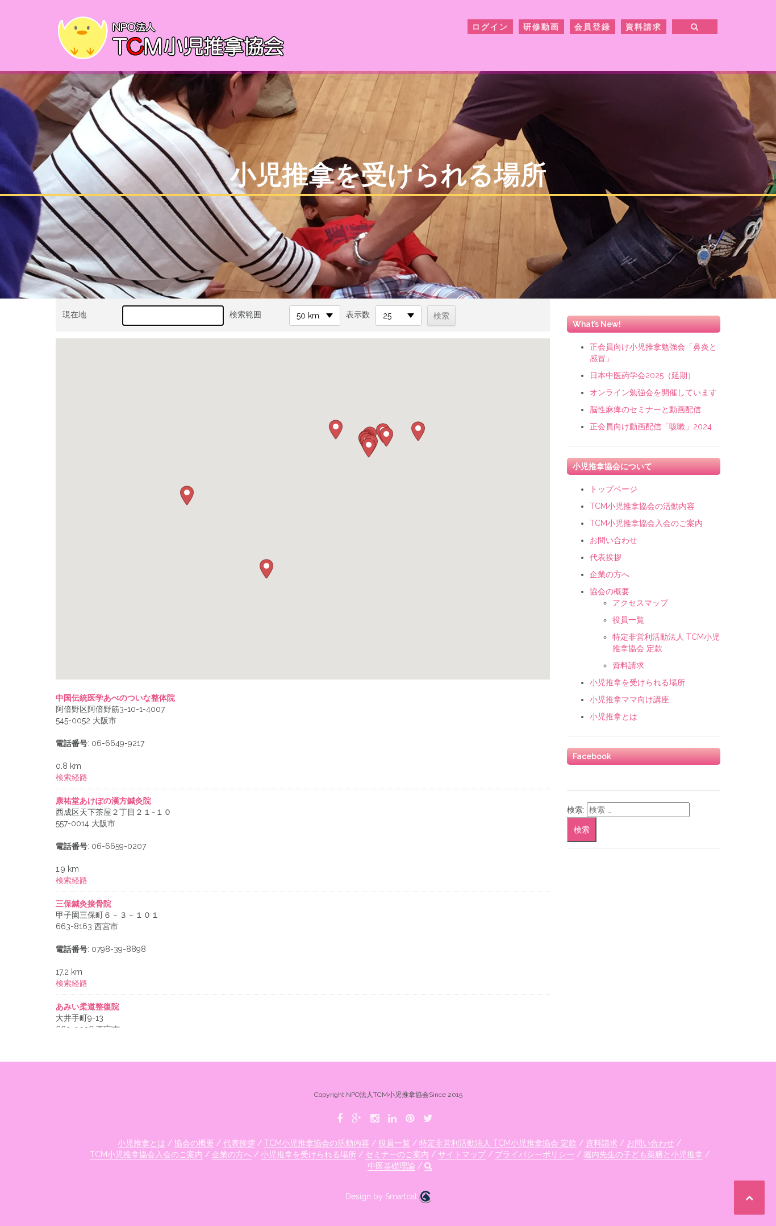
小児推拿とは (613, 716)
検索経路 (71, 777)
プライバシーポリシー (534, 1154)
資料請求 (643, 26)
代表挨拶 (605, 557)
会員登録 (592, 26)
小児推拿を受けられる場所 (637, 682)
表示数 (358, 314)
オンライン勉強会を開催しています (653, 392)
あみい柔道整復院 (87, 1006)
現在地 (74, 314)
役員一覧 (628, 619)
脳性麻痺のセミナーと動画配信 (645, 409)
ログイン (490, 26)
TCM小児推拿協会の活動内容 (642, 506)
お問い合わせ (613, 540)
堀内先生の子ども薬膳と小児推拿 (643, 1154)
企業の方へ (609, 574)
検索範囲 (245, 314)
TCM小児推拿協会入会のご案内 (646, 523)
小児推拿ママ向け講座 (629, 699)
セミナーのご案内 (397, 1154)
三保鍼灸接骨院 (83, 903)
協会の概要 (609, 591)
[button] (695, 28)
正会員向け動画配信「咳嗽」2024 (651, 426)
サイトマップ (462, 1154)
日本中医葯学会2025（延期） (642, 375)
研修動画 (541, 26)
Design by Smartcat (382, 1196)
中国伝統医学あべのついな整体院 (115, 697)
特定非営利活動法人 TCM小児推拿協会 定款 (498, 1143)
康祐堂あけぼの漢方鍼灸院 (103, 800)
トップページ (613, 489)
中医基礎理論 (391, 1165)
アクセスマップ (640, 602)
